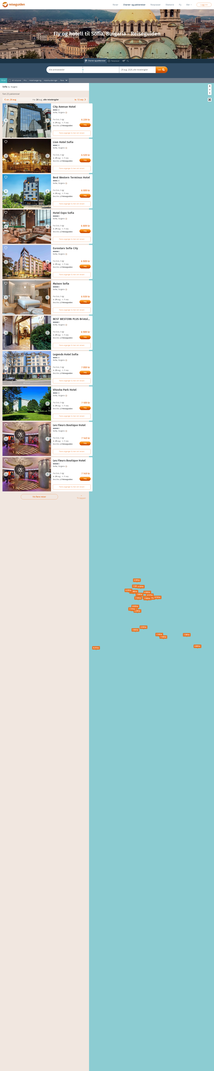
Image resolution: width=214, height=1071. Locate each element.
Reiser (115, 5)
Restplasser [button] (155, 5)
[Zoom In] (210, 86)
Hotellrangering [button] (35, 80)
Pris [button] (25, 80)
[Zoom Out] (210, 89)
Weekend (170, 5)
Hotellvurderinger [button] (51, 80)
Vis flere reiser (39, 497)
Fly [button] (180, 5)
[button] (64, 69)
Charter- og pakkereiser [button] (134, 5)
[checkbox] (9, 80)
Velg (85, 125)
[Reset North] (210, 93)
